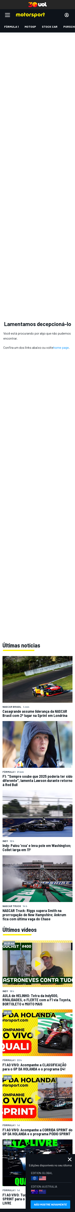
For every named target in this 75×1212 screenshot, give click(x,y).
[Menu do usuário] (66, 15)
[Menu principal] (7, 15)
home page (61, 347)
